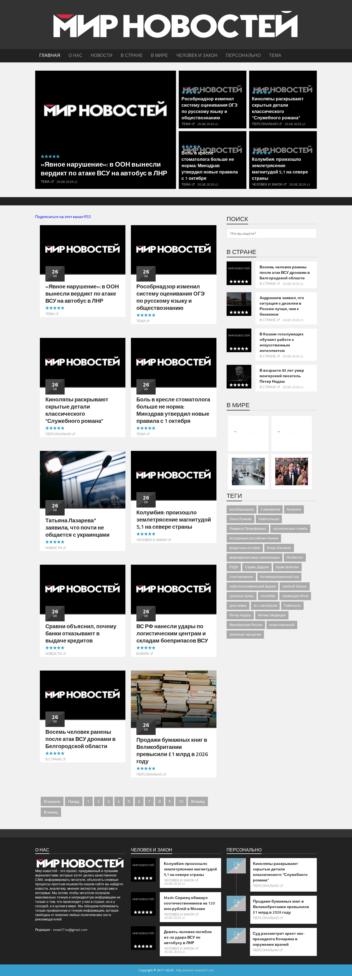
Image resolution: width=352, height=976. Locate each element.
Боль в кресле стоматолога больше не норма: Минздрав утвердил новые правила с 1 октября (210, 165)
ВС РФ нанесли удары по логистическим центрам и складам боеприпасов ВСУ (172, 633)
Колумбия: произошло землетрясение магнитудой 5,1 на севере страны (280, 168)
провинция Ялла (295, 596)
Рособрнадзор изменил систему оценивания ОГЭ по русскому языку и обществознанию (209, 108)
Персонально (265, 123)
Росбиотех (295, 557)
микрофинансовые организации (254, 557)
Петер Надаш (240, 615)
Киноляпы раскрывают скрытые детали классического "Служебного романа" (278, 108)
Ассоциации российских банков (253, 538)
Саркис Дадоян (257, 567)
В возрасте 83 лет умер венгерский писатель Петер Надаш (282, 376)
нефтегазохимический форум (252, 586)
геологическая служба (290, 528)
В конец (51, 812)
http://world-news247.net (195, 970)
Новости (53, 547)
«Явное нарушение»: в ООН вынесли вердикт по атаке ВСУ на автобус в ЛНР (104, 168)
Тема (45, 181)
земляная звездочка (245, 634)
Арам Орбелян (287, 567)
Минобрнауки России (245, 624)
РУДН (233, 567)
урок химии (238, 605)
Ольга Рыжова (240, 519)
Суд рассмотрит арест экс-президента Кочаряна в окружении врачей (279, 939)
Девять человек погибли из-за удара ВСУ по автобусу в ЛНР (188, 937)
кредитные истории (244, 547)
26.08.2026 (64, 181)
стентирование (241, 576)
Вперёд (198, 801)
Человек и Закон (267, 184)
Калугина (294, 509)
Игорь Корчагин (279, 547)
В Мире (142, 653)
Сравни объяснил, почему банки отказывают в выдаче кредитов (80, 633)
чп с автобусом (265, 605)
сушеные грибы (241, 596)
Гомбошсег (292, 605)
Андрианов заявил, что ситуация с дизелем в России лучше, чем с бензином (282, 306)
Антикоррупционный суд (279, 576)
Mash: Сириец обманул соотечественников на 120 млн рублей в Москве (189, 903)
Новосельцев (268, 519)
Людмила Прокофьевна (247, 528)
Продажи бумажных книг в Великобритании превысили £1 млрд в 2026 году (172, 750)
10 (181, 801)
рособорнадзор (241, 509)
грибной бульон (294, 586)
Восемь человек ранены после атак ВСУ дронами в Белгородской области (80, 738)
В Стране (53, 759)
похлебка (268, 596)
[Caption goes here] (82, 249)
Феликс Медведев (272, 615)
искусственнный (282, 624)
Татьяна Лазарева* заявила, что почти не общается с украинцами (77, 527)
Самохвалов (270, 509)
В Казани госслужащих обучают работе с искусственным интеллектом (282, 342)
